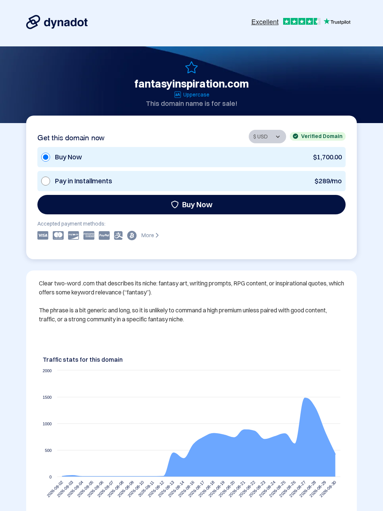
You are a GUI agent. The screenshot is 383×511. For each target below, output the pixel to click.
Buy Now (197, 204)
